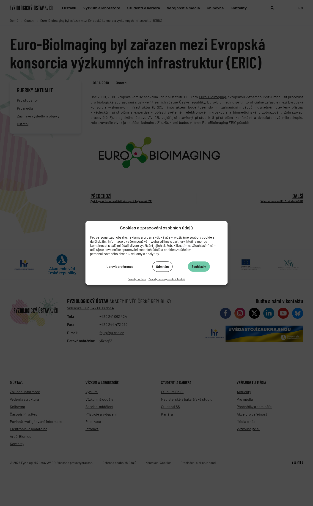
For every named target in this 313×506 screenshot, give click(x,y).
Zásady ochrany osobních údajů (166, 278)
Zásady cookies (137, 278)
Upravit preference (120, 266)
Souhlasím (199, 266)
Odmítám (162, 266)
